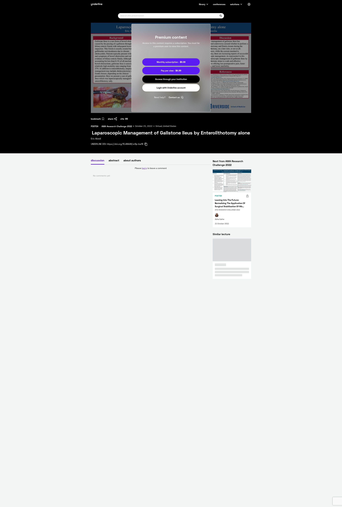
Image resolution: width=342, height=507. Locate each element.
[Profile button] (249, 4)
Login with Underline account (171, 87)
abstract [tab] (114, 160)
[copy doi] (147, 144)
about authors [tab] (132, 160)
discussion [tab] (97, 160)
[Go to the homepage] (96, 4)
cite (122, 118)
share (110, 118)
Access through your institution (171, 79)
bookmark (96, 118)
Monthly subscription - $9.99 (171, 62)
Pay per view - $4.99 (171, 70)
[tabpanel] (151, 172)
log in (144, 168)
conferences (219, 4)
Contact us (174, 97)
